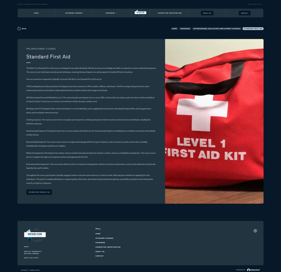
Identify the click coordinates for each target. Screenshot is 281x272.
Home (174, 28)
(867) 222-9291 (254, 4)
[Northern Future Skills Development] (140, 13)
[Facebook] (255, 230)
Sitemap (24, 270)
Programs (185, 28)
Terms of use (34, 270)
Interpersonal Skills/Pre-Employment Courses (216, 28)
